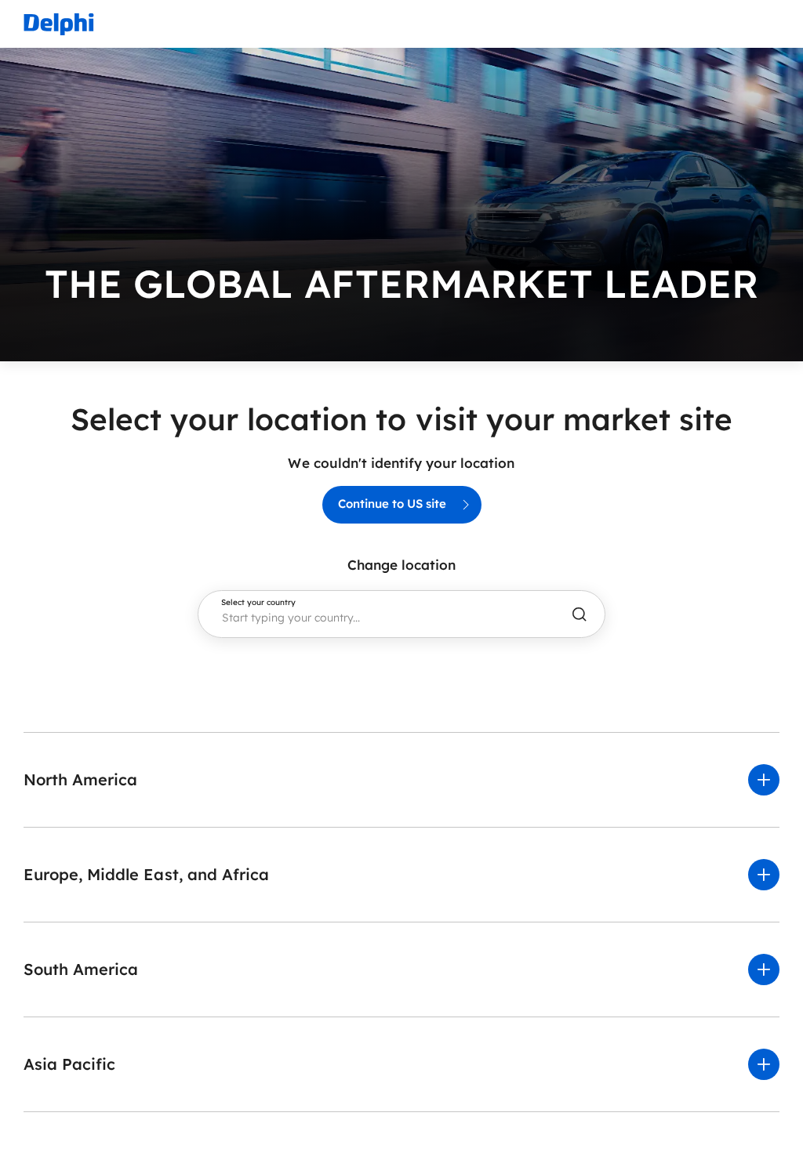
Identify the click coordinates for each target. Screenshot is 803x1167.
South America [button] (81, 969)
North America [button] (80, 779)
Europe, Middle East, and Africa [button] (146, 874)
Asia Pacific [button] (69, 1064)
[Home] (59, 24)
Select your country (258, 603)
